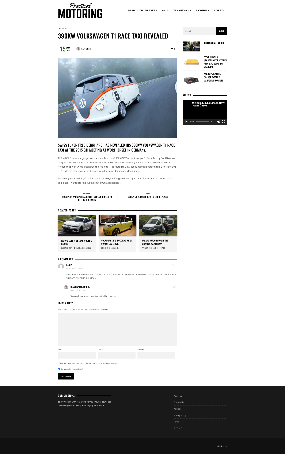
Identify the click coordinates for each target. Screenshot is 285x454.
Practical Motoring (83, 248)
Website (140, 350)
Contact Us (179, 402)
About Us (178, 396)
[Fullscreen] (223, 121)
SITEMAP (178, 428)
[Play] (186, 121)
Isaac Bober (86, 48)
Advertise (178, 408)
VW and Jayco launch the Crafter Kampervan (155, 242)
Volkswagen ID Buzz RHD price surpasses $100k (116, 242)
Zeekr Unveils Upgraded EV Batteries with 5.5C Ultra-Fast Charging (215, 62)
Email (100, 350)
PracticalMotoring (80, 286)
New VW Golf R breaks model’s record (76, 242)
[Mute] (218, 121)
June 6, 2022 (105, 248)
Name (60, 350)
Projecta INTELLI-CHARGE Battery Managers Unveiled (213, 77)
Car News (62, 28)
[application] (205, 112)
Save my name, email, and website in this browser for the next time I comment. (89, 363)
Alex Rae (116, 248)
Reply (174, 265)
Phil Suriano (160, 248)
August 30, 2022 (67, 248)
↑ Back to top (222, 446)
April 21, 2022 (147, 248)
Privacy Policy (180, 415)
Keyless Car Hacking (214, 43)
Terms (176, 421)
